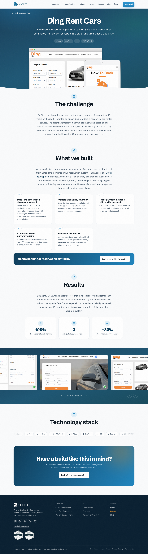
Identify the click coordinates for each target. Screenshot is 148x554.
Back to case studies (22, 13)
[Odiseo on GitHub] (20, 521)
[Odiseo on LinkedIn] (15, 521)
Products (81, 4)
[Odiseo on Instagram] (30, 521)
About (92, 4)
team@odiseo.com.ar (21, 526)
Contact (101, 4)
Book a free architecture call (113, 259)
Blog (109, 4)
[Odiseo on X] (25, 521)
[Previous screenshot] (129, 395)
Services (55, 4)
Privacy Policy (117, 549)
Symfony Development (64, 511)
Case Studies (70, 4)
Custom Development (63, 515)
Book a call (129, 4)
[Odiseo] (20, 4)
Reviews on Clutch (90, 515)
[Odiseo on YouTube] (35, 521)
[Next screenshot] (135, 395)
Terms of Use (129, 549)
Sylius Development (63, 507)
